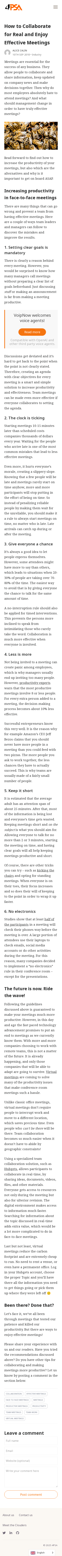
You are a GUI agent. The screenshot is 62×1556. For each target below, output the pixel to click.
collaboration (14, 1393)
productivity (39, 1406)
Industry (36, 54)
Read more (32, 332)
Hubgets (10, 1169)
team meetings (13, 1412)
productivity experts (34, 683)
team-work (31, 1412)
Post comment (31, 1494)
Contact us (26, 1515)
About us (8, 1515)
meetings (38, 1400)
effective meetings (36, 1393)
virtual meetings (15, 1418)
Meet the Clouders (15, 1525)
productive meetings (17, 1406)
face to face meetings (17, 1400)
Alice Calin (20, 50)
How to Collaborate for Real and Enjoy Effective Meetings (27, 34)
